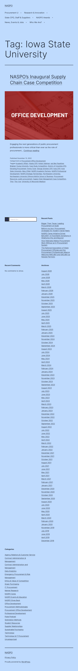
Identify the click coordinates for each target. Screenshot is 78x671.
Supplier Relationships (13, 626)
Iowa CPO (56, 169)
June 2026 (45, 278)
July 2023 (45, 391)
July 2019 (45, 531)
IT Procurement (11, 587)
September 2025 (48, 307)
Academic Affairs (22, 163)
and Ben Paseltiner (57, 163)
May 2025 (45, 320)
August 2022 (46, 427)
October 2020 (47, 495)
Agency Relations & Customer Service (20, 555)
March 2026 (46, 287)
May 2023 (45, 398)
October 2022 (47, 420)
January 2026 (47, 294)
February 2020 (47, 521)
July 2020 (45, 505)
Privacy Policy (10, 657)
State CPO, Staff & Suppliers (17, 17)
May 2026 (45, 281)
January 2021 (46, 485)
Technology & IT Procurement (17, 636)
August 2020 (46, 502)
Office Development (13, 604)
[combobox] (21, 219)
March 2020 (46, 518)
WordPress (25, 662)
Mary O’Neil (26, 171)
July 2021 (45, 466)
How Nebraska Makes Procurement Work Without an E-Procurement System (55, 243)
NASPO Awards (43, 17)
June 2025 (45, 316)
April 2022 (45, 440)
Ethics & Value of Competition (17, 581)
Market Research (11, 591)
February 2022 (47, 446)
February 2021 (47, 482)
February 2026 (47, 291)
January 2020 (47, 524)
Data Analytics (10, 571)
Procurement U (11, 13)
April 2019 (45, 537)
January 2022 (47, 450)
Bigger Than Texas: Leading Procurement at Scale (52, 224)
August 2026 (46, 271)
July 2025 (45, 313)
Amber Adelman (44, 163)
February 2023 (47, 407)
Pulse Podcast (10, 617)
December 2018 (47, 541)
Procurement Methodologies (16, 607)
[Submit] (7, 219)
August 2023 (46, 388)
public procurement (25, 179)
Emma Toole (31, 169)
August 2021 (46, 463)
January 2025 (47, 333)
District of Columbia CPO (57, 166)
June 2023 (45, 395)
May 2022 (45, 437)
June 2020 (45, 508)
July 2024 (45, 352)
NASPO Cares (10, 594)
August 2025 (46, 310)
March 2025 (46, 326)
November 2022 (48, 417)
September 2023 (48, 385)
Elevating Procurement (18, 169)
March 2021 (46, 479)
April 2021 (45, 476)
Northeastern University (51, 174)
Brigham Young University (19, 166)
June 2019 (45, 534)
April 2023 (45, 401)
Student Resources (12, 623)
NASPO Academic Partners (41, 171)
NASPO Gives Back (12, 600)
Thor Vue (17, 181)
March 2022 (46, 443)
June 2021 (45, 469)
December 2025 (47, 297)
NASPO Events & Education (16, 597)
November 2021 (47, 456)
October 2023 (47, 381)
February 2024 (47, 368)
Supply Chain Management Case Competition (49, 179)
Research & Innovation (34, 13)
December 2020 (47, 489)
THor (12, 181)
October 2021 (46, 459)
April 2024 (45, 362)
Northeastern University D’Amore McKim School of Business (31, 176)
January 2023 (47, 411)
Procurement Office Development (33, 161)
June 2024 (45, 355)
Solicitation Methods (13, 620)
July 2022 (45, 430)
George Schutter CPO (45, 169)
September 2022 (48, 424)
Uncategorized (11, 639)
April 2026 (45, 284)
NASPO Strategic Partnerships (31, 174)
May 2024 (45, 359)
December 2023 (47, 375)
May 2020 (45, 511)
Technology (9, 633)
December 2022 (47, 414)
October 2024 (47, 343)
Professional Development (15, 613)
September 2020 (48, 498)
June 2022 (45, 433)
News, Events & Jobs (14, 22)
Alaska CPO (33, 163)
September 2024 (48, 346)
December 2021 (47, 453)
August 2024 (46, 349)
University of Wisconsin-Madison (33, 181)
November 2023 (48, 378)
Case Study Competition (38, 166)
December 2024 (47, 336)
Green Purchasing (12, 584)
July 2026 (45, 274)
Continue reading (31, 150)
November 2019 (47, 528)
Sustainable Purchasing (14, 630)
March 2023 (46, 404)
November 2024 (48, 339)
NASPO (9, 5)
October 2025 (47, 303)
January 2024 (47, 372)
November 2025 (48, 300)
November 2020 (48, 492)
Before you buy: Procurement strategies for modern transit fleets (55, 229)
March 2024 (46, 365)
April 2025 (45, 323)
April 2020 (45, 515)
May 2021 (45, 472)
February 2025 (47, 330)
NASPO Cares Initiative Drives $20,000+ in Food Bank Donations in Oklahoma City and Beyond (56, 236)
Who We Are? (36, 22)
